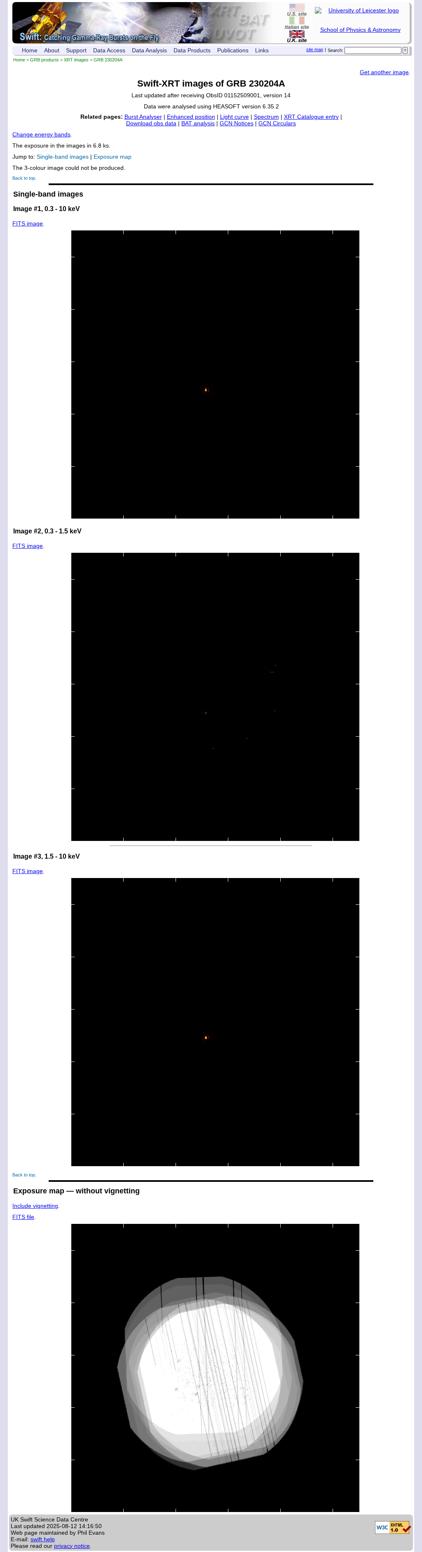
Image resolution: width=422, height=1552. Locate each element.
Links (262, 50)
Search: (335, 50)
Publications (233, 50)
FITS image (27, 223)
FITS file (23, 1217)
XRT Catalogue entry (311, 116)
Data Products (192, 50)
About (51, 50)
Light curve (234, 116)
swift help (42, 1539)
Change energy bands (41, 134)
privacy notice (72, 1546)
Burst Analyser (143, 116)
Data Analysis (149, 50)
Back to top (23, 178)
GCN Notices (236, 123)
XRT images (76, 59)
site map (314, 49)
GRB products (44, 59)
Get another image (384, 72)
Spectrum (266, 116)
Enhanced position (191, 116)
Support (76, 50)
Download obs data (151, 123)
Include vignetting (35, 1205)
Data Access (109, 50)
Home (30, 50)
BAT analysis (198, 123)
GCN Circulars (277, 123)
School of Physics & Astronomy (360, 29)
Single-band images (63, 156)
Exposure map (112, 156)
